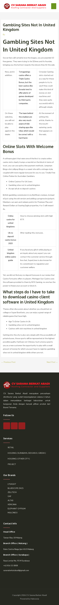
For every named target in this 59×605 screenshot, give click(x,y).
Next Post (52, 362)
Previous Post (8, 362)
